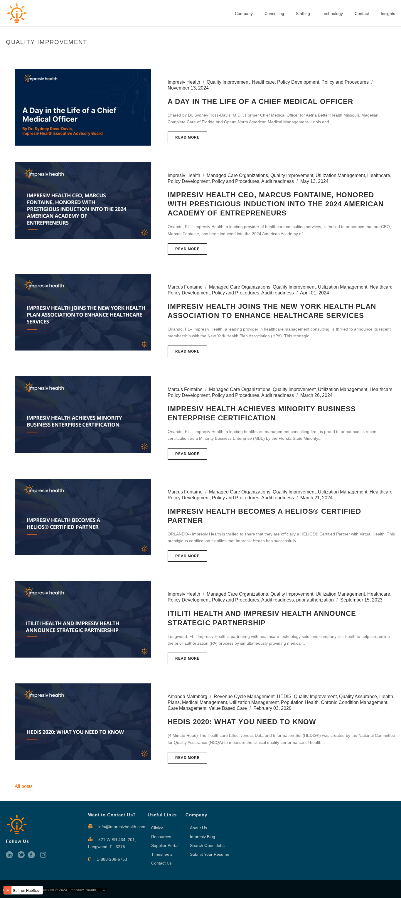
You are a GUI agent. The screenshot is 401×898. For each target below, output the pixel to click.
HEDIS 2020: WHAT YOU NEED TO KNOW (242, 722)
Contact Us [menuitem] (161, 863)
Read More (187, 137)
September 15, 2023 (361, 599)
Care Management (187, 708)
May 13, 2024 (314, 181)
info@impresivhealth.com (121, 826)
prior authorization (315, 599)
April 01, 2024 (314, 292)
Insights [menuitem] (388, 13)
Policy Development (298, 82)
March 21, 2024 (316, 497)
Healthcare (263, 82)
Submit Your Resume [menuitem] (209, 854)
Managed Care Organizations (237, 175)
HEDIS (284, 696)
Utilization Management (340, 175)
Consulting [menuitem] (274, 13)
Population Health (300, 702)
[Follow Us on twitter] (21, 855)
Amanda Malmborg (187, 696)
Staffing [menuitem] (303, 13)
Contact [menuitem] (362, 13)
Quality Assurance (358, 696)
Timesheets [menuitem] (162, 854)
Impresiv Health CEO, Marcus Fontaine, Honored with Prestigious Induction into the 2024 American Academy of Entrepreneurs (276, 204)
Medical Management (204, 702)
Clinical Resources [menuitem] (161, 832)
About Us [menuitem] (198, 827)
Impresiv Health (184, 82)
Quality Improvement (228, 82)
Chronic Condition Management (354, 702)
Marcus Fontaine (185, 286)
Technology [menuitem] (332, 13)
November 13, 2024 (188, 87)
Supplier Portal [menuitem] (164, 845)
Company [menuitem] (244, 13)
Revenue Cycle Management (244, 696)
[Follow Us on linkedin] (9, 855)
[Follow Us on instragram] (43, 855)
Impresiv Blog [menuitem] (202, 836)
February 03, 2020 (272, 708)
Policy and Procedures (345, 82)
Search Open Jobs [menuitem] (207, 845)
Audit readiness (277, 181)
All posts (24, 786)
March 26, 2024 (316, 395)
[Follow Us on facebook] (31, 855)
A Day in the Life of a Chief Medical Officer (260, 101)
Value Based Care (228, 708)
